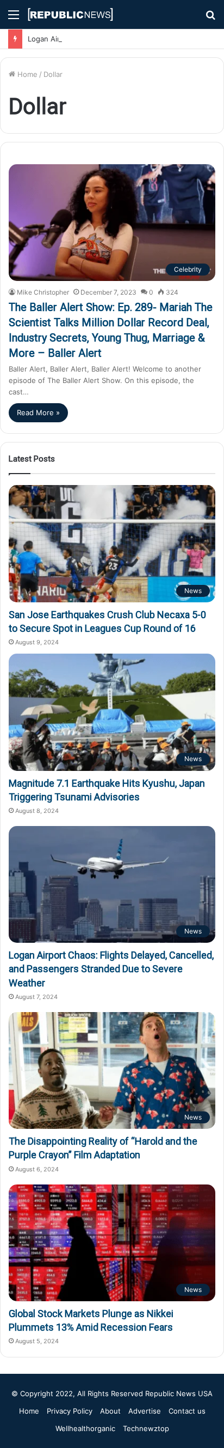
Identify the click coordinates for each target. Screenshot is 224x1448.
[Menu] (13, 18)
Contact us (187, 1411)
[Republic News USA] (70, 14)
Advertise (144, 1411)
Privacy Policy (69, 1411)
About (110, 1411)
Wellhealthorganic (85, 1428)
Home (26, 74)
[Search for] (210, 18)
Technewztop (146, 1428)
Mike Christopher (43, 292)
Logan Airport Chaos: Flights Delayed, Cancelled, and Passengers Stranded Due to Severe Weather (111, 968)
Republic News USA (179, 1393)
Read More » (38, 412)
